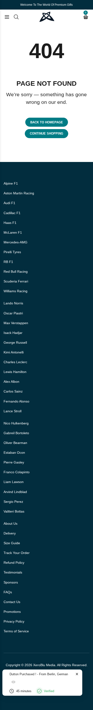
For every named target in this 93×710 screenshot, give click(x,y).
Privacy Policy (14, 621)
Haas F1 (10, 223)
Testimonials (13, 572)
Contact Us (12, 602)
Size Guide (12, 543)
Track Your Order (17, 553)
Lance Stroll (12, 411)
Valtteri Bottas (14, 511)
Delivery (10, 533)
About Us (10, 523)
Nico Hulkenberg (16, 423)
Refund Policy (14, 562)
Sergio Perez (13, 502)
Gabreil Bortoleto (16, 433)
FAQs (8, 592)
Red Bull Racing (16, 271)
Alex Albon (11, 381)
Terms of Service (16, 631)
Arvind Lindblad (15, 492)
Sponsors (11, 582)
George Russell (15, 342)
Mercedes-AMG (15, 242)
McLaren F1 (13, 232)
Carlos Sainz (13, 391)
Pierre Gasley (14, 462)
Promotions (12, 612)
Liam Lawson (14, 482)
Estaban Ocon (14, 452)
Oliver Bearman (15, 443)
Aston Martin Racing (19, 193)
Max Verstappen (16, 323)
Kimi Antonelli (14, 352)
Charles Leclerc (15, 362)
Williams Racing (15, 291)
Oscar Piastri (13, 313)
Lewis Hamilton (15, 372)
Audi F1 (9, 203)
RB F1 (8, 262)
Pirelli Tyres (12, 252)
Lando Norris (13, 303)
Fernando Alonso (16, 401)
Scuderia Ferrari (16, 281)
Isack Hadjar (13, 333)
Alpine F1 (11, 183)
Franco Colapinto (17, 472)
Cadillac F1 (12, 213)
